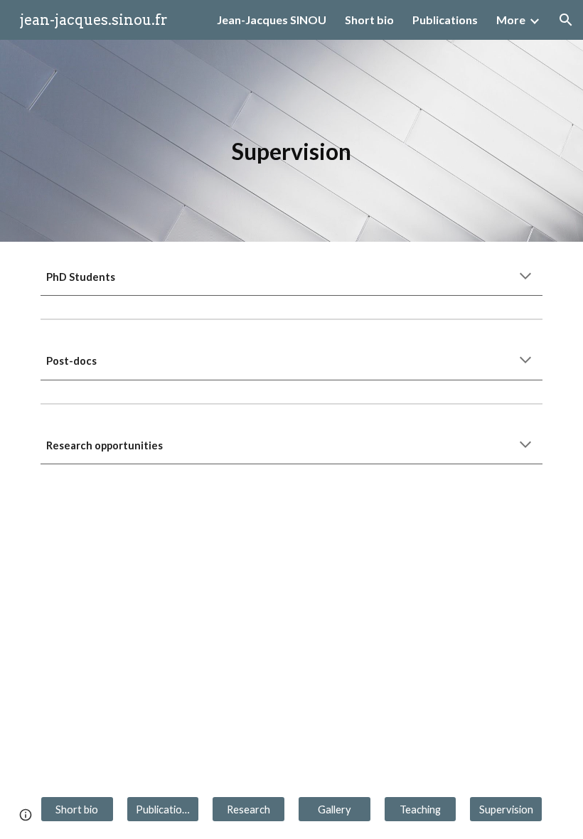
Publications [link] (445, 19)
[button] (566, 20)
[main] (291, 141)
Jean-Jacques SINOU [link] (271, 19)
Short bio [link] (369, 19)
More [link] (510, 19)
